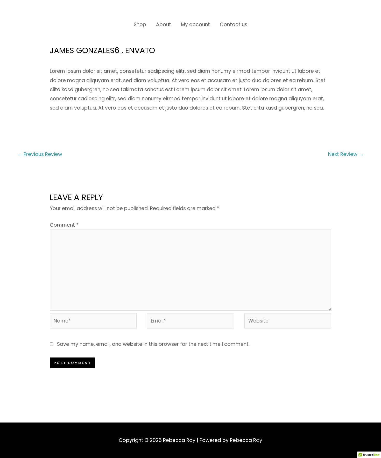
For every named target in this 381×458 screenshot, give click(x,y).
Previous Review (39, 154)
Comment (64, 224)
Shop (140, 24)
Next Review (346, 154)
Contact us (233, 24)
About (163, 24)
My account (195, 24)
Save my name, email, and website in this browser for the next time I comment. (153, 344)
